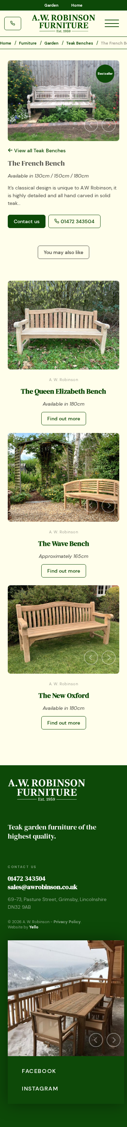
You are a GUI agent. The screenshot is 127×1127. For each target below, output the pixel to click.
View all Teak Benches (39, 150)
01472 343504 (77, 221)
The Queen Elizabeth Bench (63, 391)
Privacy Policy (67, 921)
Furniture (28, 43)
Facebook (39, 1071)
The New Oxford (63, 695)
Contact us (27, 221)
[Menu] (112, 20)
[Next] (109, 125)
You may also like (63, 252)
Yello (33, 927)
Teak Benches (79, 43)
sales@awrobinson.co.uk (42, 886)
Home (77, 5)
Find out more (63, 418)
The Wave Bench (63, 543)
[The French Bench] (63, 100)
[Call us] (12, 23)
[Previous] (91, 125)
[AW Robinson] (63, 23)
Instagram (40, 1088)
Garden (51, 5)
